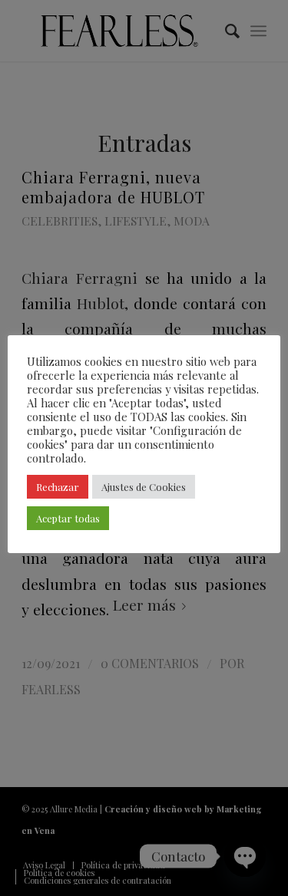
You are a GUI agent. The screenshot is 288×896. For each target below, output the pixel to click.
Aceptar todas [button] (68, 518)
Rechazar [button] (57, 486)
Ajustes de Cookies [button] (143, 486)
